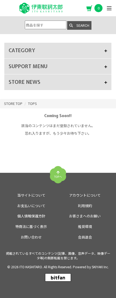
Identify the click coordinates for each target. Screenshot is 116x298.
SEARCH (81, 25)
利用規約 (85, 205)
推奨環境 (85, 226)
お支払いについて (31, 205)
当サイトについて (31, 195)
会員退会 (85, 237)
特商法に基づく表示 (31, 226)
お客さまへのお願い (85, 215)
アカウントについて (85, 195)
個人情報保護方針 (31, 215)
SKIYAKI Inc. (100, 266)
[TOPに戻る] (58, 172)
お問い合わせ (31, 237)
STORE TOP (13, 103)
